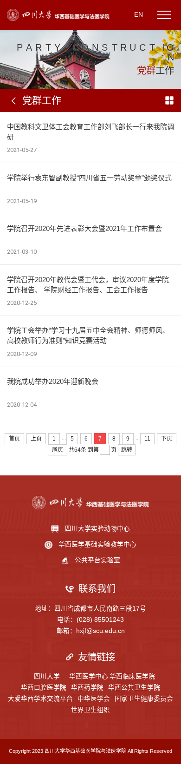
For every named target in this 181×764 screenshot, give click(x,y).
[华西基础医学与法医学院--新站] (58, 14)
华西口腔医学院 (43, 687)
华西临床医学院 (132, 676)
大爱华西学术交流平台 (40, 698)
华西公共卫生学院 (134, 687)
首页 (14, 438)
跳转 (126, 450)
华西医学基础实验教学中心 (97, 544)
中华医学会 (94, 698)
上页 (36, 438)
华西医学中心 (88, 676)
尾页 (57, 450)
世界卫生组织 (90, 709)
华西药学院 (87, 687)
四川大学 (47, 676)
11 (147, 438)
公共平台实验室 (97, 560)
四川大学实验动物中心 (97, 528)
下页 (166, 438)
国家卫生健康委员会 (144, 698)
